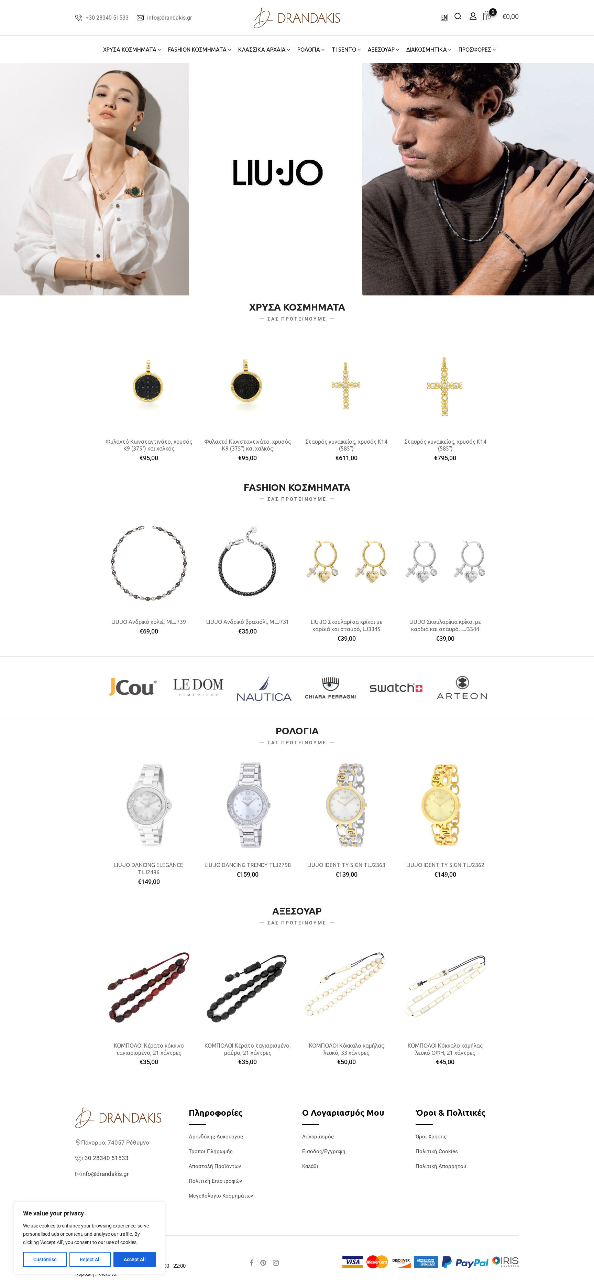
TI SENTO (344, 49)
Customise (45, 1259)
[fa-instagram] (276, 1263)
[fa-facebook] (251, 1263)
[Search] (458, 16)
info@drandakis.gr (169, 17)
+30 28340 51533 (107, 17)
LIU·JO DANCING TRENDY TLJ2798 (248, 865)
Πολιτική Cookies (437, 1151)
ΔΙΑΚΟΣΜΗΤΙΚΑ (426, 49)
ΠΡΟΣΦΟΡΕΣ (475, 49)
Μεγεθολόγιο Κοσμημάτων (221, 1196)
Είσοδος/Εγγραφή (323, 1151)
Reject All (90, 1259)
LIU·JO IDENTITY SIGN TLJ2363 (346, 865)
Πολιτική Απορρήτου (441, 1166)
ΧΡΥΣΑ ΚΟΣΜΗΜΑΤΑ (129, 49)
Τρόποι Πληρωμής (211, 1151)
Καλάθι (310, 1166)
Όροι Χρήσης (431, 1137)
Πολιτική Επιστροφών (215, 1181)
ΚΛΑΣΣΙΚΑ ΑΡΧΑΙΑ (262, 49)
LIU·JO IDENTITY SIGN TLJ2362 (445, 865)
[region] (89, 1238)
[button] (7, 179)
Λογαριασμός (318, 1137)
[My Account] (473, 16)
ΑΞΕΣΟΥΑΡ (381, 49)
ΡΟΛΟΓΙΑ (308, 49)
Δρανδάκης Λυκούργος (216, 1137)
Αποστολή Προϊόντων (215, 1166)
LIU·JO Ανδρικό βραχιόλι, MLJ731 (247, 622)
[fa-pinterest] (263, 1263)
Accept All (135, 1259)
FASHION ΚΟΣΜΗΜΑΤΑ (197, 49)
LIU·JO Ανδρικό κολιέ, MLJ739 (148, 622)
